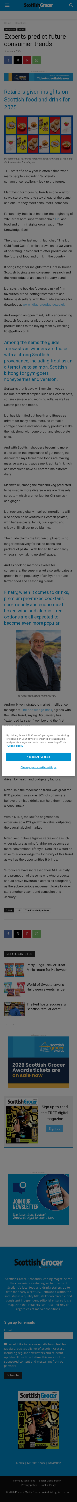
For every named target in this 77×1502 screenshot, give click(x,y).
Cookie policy (15, 745)
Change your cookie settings (38, 767)
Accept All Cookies (38, 756)
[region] (38, 751)
